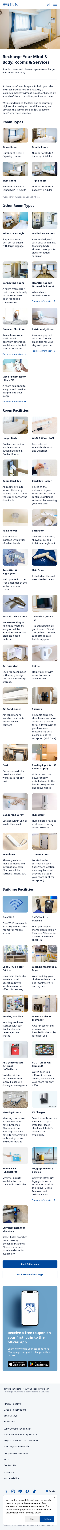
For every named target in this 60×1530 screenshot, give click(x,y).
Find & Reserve (30, 1264)
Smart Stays (10, 1415)
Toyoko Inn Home (12, 1388)
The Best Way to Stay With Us (20, 1434)
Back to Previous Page (30, 1274)
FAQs (7, 1459)
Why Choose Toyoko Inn (37, 1388)
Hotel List (9, 1421)
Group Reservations (15, 1409)
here (46, 1348)
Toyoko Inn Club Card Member (21, 1440)
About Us (9, 1472)
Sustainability (11, 1478)
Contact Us (10, 1465)
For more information (42, 301)
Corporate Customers (17, 1453)
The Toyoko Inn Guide (16, 1446)
